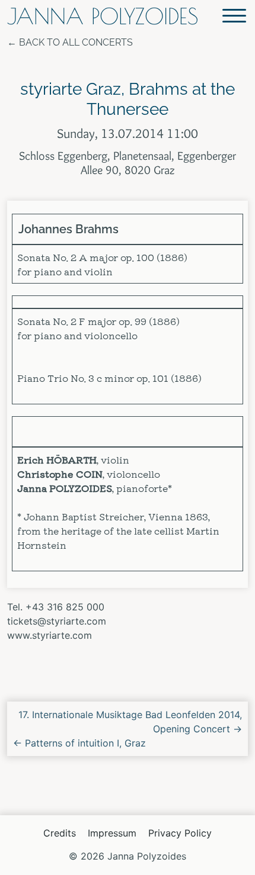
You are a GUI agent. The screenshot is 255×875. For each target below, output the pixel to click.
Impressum (112, 833)
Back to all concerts (76, 42)
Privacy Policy (180, 833)
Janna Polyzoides (102, 16)
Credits (59, 833)
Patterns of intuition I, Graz (79, 743)
